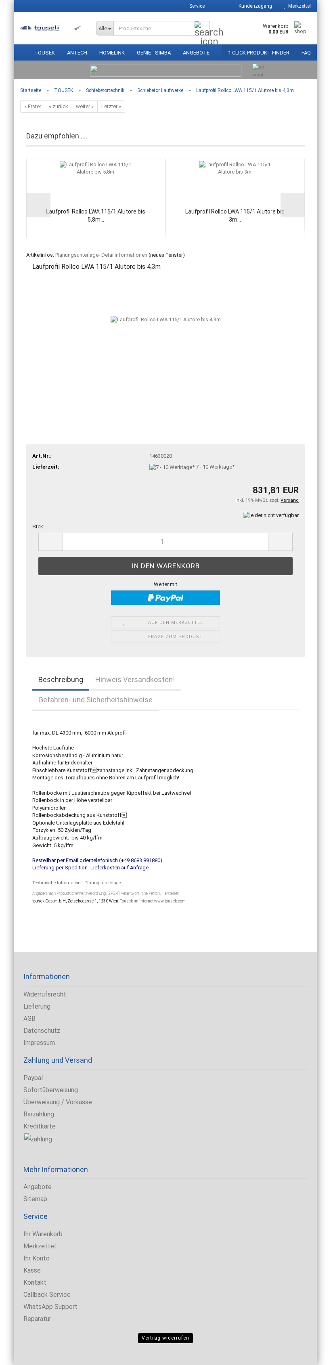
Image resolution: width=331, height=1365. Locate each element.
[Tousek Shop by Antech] (52, 28)
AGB (29, 1018)
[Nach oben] (22, 1353)
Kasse (32, 1270)
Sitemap (35, 1199)
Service (196, 6)
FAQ (306, 53)
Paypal (33, 1078)
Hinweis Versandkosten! (135, 679)
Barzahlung (38, 1114)
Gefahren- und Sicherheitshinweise (95, 699)
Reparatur (37, 1319)
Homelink (112, 53)
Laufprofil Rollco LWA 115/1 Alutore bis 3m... (235, 215)
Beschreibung (60, 679)
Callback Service (47, 1294)
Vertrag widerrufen (165, 1338)
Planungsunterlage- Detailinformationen (101, 255)
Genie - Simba (154, 53)
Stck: (38, 526)
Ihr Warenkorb (43, 1234)
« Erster (32, 106)
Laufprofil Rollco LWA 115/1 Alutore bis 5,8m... (95, 215)
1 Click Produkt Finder (258, 53)
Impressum (39, 1043)
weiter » (85, 106)
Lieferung (36, 1006)
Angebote (196, 53)
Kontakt (34, 1282)
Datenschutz (41, 1030)
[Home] (21, 51)
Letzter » (111, 106)
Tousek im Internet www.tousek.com (153, 901)
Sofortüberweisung (50, 1090)
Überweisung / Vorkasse (57, 1102)
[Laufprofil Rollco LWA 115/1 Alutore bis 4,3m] (166, 339)
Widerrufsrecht (44, 994)
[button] (218, 6)
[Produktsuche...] (202, 28)
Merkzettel (298, 6)
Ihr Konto (36, 1258)
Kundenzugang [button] (254, 6)
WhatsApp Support (50, 1307)
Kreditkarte (39, 1126)
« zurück (58, 106)
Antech (77, 53)
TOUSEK (44, 53)
